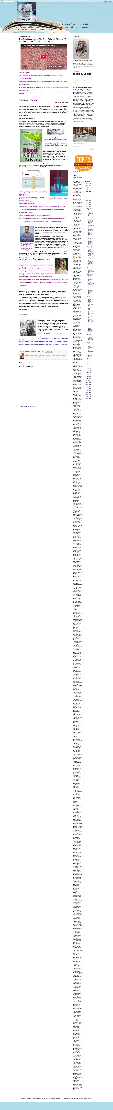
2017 (87, 200)
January (89, 380)
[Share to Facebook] (50, 352)
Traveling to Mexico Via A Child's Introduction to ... (90, 270)
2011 (87, 386)
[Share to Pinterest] (52, 352)
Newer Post (22, 404)
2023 (87, 189)
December (89, 208)
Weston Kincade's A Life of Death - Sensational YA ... (90, 345)
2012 (87, 384)
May (88, 372)
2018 (87, 199)
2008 (87, 392)
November (89, 358)
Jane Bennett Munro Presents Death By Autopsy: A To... (90, 330)
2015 (87, 204)
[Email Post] (43, 351)
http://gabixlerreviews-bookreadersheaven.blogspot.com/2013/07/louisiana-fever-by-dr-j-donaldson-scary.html (43, 338)
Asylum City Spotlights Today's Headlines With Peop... (90, 263)
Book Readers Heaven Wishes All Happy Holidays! (90, 242)
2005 (87, 398)
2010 (87, 388)
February (89, 378)
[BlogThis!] (47, 352)
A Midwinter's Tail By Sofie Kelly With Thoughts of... (90, 214)
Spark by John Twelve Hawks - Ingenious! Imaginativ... (90, 256)
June (88, 370)
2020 (87, 195)
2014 (87, 206)
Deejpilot (81, 1098)
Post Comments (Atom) (30, 406)
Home (44, 404)
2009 (87, 390)
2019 (87, 197)
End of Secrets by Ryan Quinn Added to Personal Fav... (90, 277)
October (89, 362)
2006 (87, 396)
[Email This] (45, 352)
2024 (87, 187)
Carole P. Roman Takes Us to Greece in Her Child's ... (90, 337)
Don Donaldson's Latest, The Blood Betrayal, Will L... (90, 353)
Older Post (65, 404)
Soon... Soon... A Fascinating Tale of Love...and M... (90, 314)
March (88, 376)
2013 (87, 382)
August (89, 367)
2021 (87, 193)
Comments (77, 82)
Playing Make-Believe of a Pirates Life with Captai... (90, 307)
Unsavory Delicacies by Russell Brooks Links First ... (90, 292)
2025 (87, 185)
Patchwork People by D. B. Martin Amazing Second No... (90, 322)
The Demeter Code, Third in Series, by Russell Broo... (90, 285)
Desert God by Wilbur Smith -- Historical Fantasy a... (90, 228)
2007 (87, 394)
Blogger (90, 1098)
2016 (87, 202)
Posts (76, 80)
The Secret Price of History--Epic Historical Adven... (90, 299)
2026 (87, 183)
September (89, 363)
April (88, 374)
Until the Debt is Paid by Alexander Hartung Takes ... (90, 221)
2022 (87, 191)
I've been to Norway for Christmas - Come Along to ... (90, 249)
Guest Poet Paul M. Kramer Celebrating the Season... (90, 235)
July (88, 368)
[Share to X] (49, 352)
